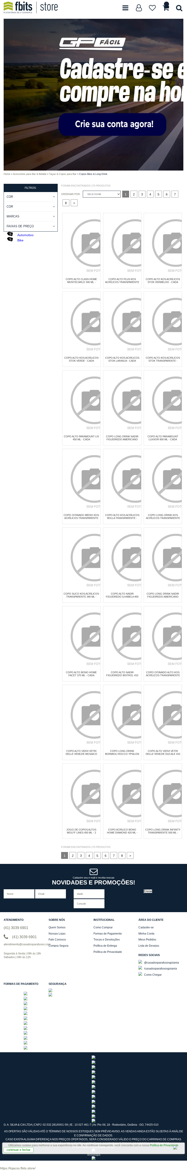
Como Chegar (152, 974)
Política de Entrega (105, 945)
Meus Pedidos (147, 939)
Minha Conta (146, 933)
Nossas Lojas (57, 933)
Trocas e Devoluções (107, 939)
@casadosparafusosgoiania (161, 962)
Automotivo (25, 235)
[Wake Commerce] (93, 1159)
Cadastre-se (146, 927)
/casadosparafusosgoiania (160, 968)
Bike (20, 240)
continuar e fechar (18, 1149)
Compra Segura (58, 945)
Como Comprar (103, 927)
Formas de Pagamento (108, 933)
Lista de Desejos (148, 945)
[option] (34, 95)
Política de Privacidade (164, 1145)
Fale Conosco (57, 939)
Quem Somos (57, 927)
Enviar (148, 891)
